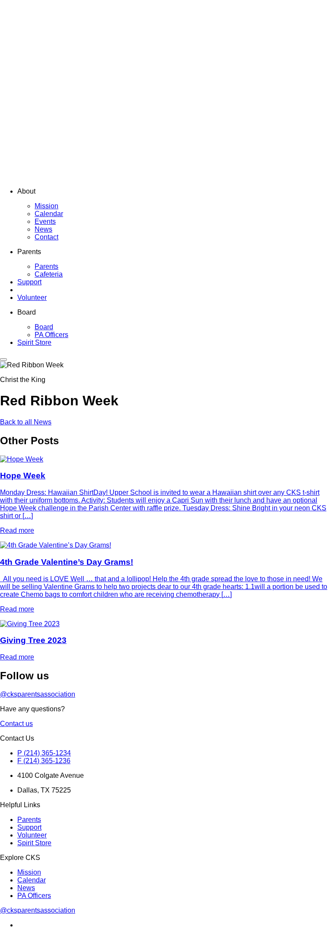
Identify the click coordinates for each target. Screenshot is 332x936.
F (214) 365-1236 (43, 760)
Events (45, 221)
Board (44, 327)
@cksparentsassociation (37, 694)
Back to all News (25, 422)
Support (29, 282)
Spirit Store (34, 342)
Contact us (16, 723)
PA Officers (51, 334)
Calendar (49, 213)
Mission (46, 206)
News (43, 229)
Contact (46, 237)
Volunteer (32, 297)
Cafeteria (49, 274)
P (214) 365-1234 (44, 753)
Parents (46, 266)
